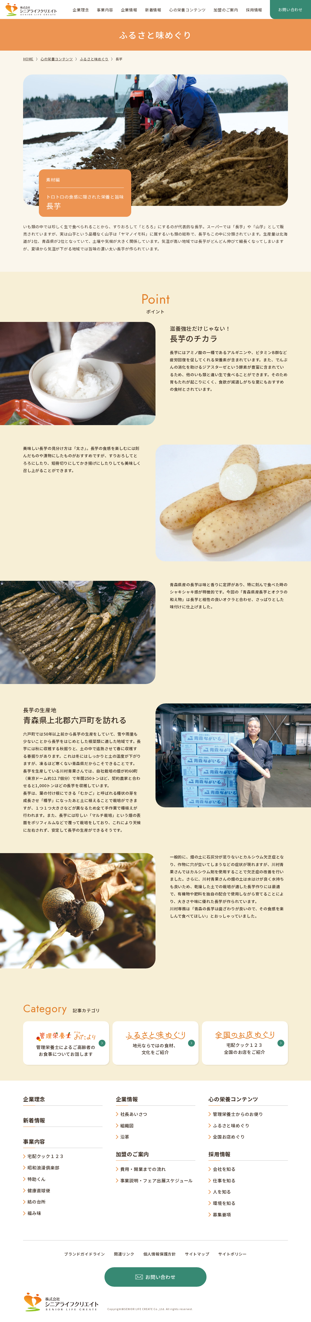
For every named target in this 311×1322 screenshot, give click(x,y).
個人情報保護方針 (159, 1254)
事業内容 (105, 10)
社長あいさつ (134, 1114)
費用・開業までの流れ (143, 1169)
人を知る (222, 1191)
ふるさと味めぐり (94, 58)
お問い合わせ (290, 9)
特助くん (36, 1179)
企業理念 (81, 10)
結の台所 (36, 1201)
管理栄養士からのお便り (238, 1114)
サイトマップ (197, 1254)
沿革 (125, 1136)
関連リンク (124, 1254)
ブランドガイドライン (84, 1254)
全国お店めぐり (229, 1136)
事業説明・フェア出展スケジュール (156, 1180)
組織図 (127, 1125)
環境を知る (224, 1203)
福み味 (34, 1213)
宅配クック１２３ (45, 1156)
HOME (28, 58)
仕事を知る (224, 1180)
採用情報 (254, 10)
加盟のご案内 (226, 10)
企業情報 (129, 10)
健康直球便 (38, 1190)
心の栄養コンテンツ (187, 10)
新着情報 (153, 10)
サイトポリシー (232, 1254)
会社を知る (224, 1169)
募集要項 (222, 1214)
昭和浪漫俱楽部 (43, 1167)
